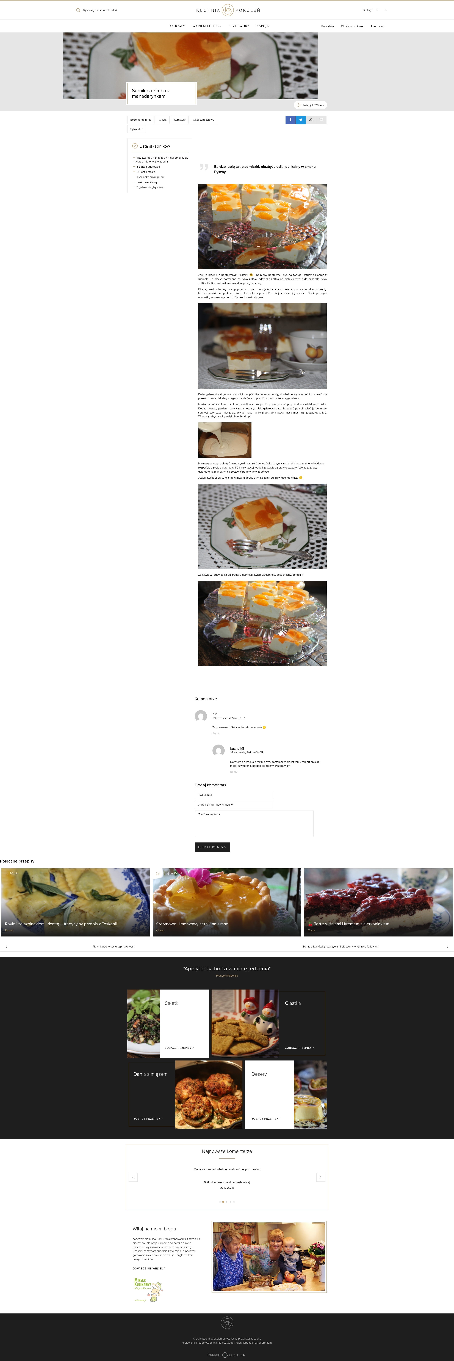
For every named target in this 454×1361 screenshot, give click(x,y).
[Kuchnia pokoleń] (227, 8)
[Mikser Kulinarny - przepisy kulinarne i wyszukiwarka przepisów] (149, 1289)
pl (378, 10)
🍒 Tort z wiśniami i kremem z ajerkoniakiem (348, 924)
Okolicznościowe (352, 26)
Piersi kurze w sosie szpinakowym (113, 946)
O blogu (367, 10)
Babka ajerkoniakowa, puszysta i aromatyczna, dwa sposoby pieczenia (227, 1182)
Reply (216, 733)
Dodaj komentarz (212, 847)
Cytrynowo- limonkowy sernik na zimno (192, 924)
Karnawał (180, 120)
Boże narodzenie (140, 120)
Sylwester (136, 129)
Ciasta (163, 120)
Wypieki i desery (207, 26)
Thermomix (378, 26)
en (385, 10)
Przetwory (238, 26)
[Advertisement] (260, 149)
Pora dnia (327, 26)
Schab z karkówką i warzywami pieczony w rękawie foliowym (340, 946)
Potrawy (176, 26)
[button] (133, 1177)
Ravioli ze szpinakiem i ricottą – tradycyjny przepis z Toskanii (61, 924)
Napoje (262, 26)
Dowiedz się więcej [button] (148, 1268)
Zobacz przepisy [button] (178, 1048)
